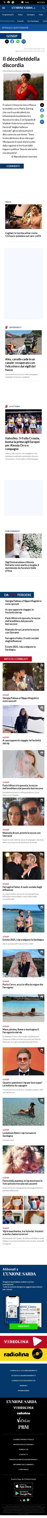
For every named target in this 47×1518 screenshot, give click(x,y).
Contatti (23, 1454)
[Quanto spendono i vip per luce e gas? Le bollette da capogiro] (23, 1061)
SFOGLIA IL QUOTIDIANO (14, 27)
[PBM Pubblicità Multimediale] (23, 1427)
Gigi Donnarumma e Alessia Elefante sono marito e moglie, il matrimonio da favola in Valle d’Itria (22, 566)
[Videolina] (23, 1342)
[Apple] (23, 1486)
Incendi (20, 21)
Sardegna (31, 14)
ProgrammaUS (8, 14)
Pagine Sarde (23, 1391)
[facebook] (8, 2)
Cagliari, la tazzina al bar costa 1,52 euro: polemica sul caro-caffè (23, 234)
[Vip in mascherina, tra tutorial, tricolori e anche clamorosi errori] (23, 1210)
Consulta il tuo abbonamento (23, 1371)
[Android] (23, 1493)
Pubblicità (23, 1449)
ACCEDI (41, 2)
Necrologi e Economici (23, 1444)
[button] (7, 41)
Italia (41, 14)
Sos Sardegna (33, 21)
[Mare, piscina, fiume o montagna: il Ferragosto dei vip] (23, 1008)
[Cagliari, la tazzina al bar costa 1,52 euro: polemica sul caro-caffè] (23, 216)
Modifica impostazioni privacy (23, 1459)
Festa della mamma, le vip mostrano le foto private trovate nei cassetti (22, 1182)
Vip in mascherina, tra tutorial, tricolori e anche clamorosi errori (23, 1233)
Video (20, 14)
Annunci (23, 1386)
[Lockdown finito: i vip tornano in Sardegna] (23, 1112)
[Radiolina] (23, 1354)
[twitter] (4, 2)
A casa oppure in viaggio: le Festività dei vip (19, 611)
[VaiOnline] (23, 1421)
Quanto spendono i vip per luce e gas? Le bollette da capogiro (22, 1084)
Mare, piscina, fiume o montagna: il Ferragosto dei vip (21, 1031)
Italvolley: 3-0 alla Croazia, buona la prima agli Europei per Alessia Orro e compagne (22, 443)
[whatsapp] (12, 2)
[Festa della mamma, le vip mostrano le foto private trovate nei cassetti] (23, 1159)
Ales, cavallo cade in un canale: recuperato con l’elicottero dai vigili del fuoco (20, 364)
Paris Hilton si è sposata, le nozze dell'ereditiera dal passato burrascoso (22, 621)
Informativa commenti (23, 1464)
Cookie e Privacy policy (23, 1439)
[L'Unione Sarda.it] (23, 8)
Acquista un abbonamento (23, 1376)
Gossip (12, 36)
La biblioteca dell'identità (23, 1381)
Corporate (24, 1469)
